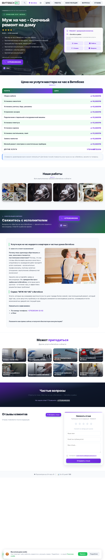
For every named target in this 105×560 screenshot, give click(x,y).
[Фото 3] (65, 192)
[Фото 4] (91, 192)
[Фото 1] (14, 192)
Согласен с (82, 455)
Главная (5, 10)
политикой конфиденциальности (86, 455)
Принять (83, 554)
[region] (52, 120)
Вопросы (86, 3)
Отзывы (97, 3)
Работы (58, 3)
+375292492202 (63, 400)
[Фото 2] (40, 192)
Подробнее (94, 554)
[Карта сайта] (41, 3)
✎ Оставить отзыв (53, 415)
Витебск (34, 3)
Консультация (71, 3)
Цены (48, 3)
